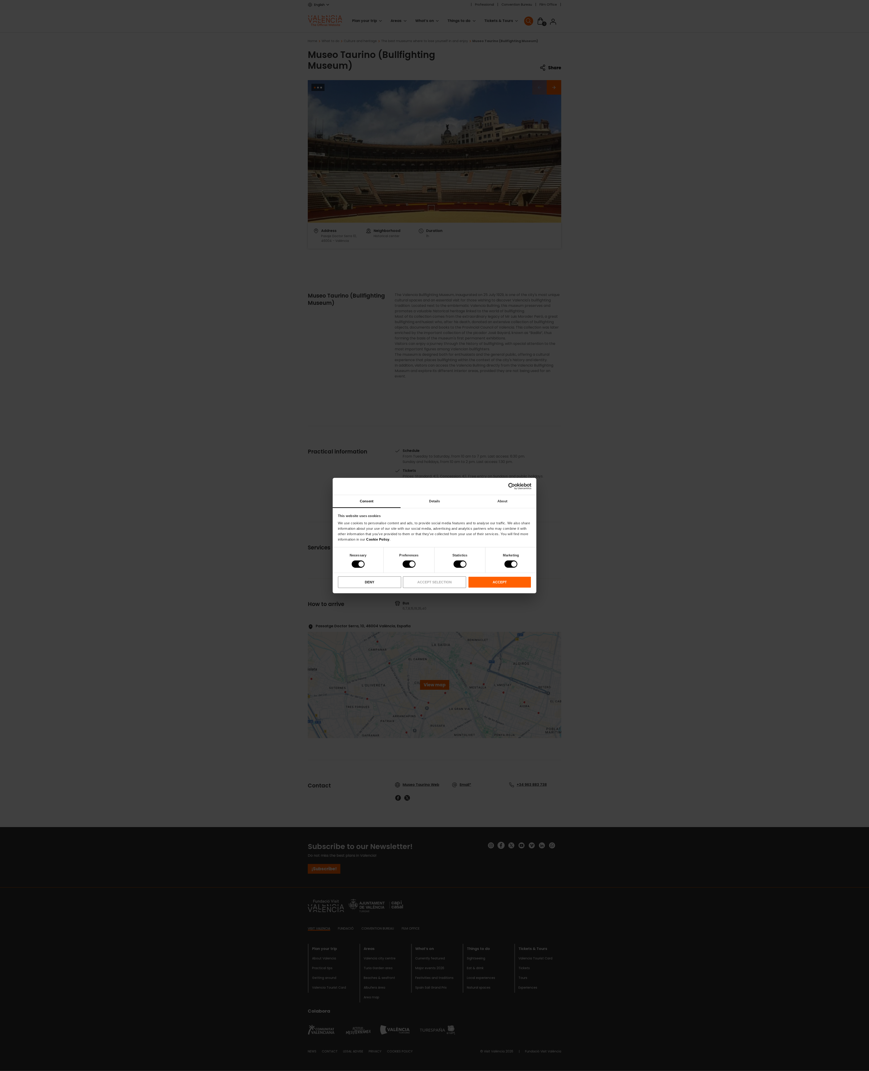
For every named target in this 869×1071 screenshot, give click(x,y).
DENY (369, 582)
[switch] (409, 564)
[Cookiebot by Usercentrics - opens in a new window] (511, 486)
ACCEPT (500, 582)
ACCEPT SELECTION (434, 582)
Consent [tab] (366, 501)
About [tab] (502, 501)
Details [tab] (434, 501)
